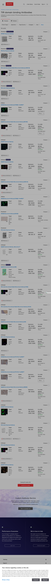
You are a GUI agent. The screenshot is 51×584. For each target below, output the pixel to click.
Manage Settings (6, 579)
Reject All (45, 579)
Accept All (36, 579)
